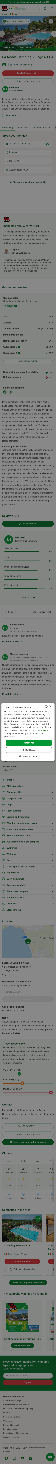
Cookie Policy (40, 730)
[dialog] (28, 732)
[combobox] (46, 706)
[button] (28, 756)
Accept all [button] (29, 743)
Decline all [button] (29, 750)
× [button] (50, 706)
